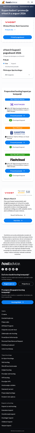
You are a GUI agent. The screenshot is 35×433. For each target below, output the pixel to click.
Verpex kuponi (6, 425)
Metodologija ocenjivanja (10, 6)
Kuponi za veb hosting (9, 406)
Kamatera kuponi (7, 410)
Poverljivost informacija (10, 337)
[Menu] (31, 2)
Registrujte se (9, 284)
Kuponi (13, 63)
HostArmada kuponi (8, 414)
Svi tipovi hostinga (8, 358)
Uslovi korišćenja (7, 349)
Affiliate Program (7, 326)
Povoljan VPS (6, 381)
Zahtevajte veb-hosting (9, 333)
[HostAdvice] (10, 2)
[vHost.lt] (9, 193)
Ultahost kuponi (7, 422)
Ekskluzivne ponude (11, 66)
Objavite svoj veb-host (9, 330)
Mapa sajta (5, 322)
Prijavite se (26, 284)
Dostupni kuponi (17, 120)
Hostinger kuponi (7, 418)
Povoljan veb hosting (8, 374)
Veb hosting (6, 362)
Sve (6, 63)
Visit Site (17, 220)
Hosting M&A (16, 302)
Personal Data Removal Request (12, 341)
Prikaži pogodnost (17, 37)
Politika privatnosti (8, 345)
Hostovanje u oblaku (8, 385)
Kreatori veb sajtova (8, 397)
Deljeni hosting (6, 370)
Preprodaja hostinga (8, 393)
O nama (4, 314)
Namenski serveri (7, 389)
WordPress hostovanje (9, 366)
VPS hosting (6, 377)
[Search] (28, 2)
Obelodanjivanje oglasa (26, 6)
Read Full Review (17, 215)
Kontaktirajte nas (7, 318)
